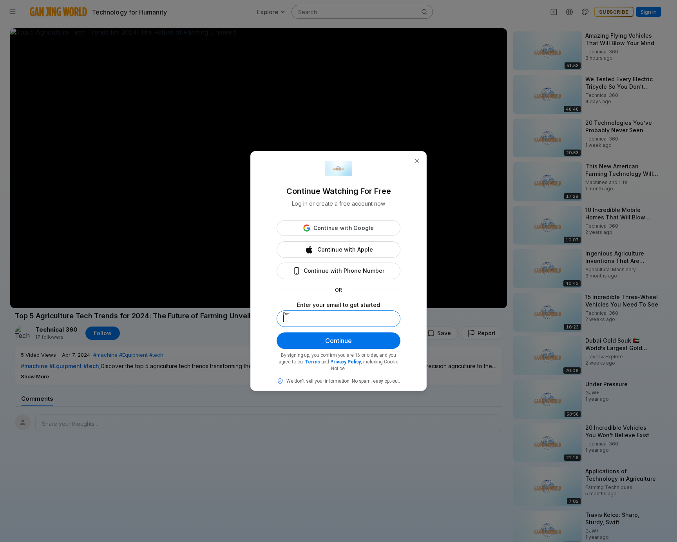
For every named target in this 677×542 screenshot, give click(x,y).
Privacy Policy (345, 362)
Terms (312, 362)
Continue (338, 341)
